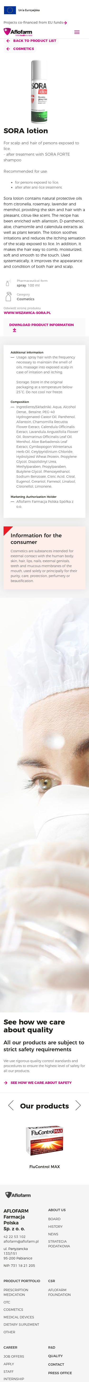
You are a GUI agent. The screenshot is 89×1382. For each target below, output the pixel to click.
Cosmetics (23, 49)
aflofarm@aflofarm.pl (21, 1241)
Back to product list (34, 41)
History (55, 1226)
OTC (7, 1302)
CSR (51, 1281)
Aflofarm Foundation (59, 1292)
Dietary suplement (21, 1324)
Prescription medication (16, 1292)
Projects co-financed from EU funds (33, 22)
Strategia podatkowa (59, 1243)
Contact (56, 1364)
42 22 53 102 (15, 1237)
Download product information (41, 325)
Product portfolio (22, 1281)
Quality (55, 1356)
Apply (9, 1364)
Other (9, 1332)
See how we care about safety (41, 1083)
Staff (9, 1371)
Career (10, 1347)
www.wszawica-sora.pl (27, 313)
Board (54, 1219)
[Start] (18, 32)
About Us (57, 1210)
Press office (60, 1373)
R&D (51, 1347)
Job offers (14, 1356)
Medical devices (19, 1317)
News (53, 1234)
